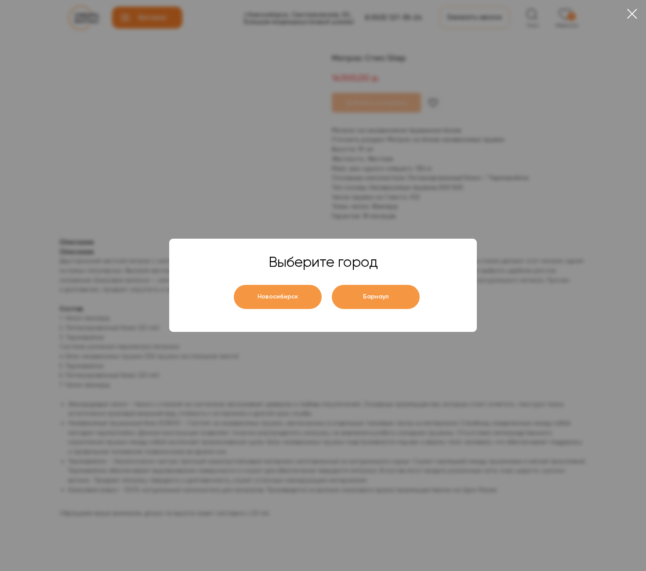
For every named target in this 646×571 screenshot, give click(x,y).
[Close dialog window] (632, 13)
